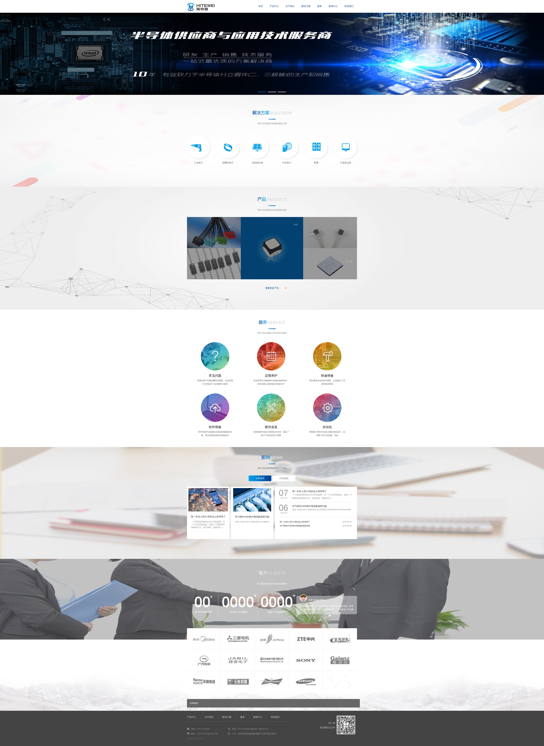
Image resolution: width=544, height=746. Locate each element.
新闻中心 (333, 6)
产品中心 (274, 6)
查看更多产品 (272, 288)
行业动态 (284, 478)
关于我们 (290, 6)
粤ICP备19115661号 (195, 739)
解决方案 (306, 6)
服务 (319, 6)
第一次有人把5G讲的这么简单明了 (208, 516)
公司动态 (259, 478)
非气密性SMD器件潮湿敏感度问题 (252, 517)
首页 (260, 6)
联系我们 (349, 6)
